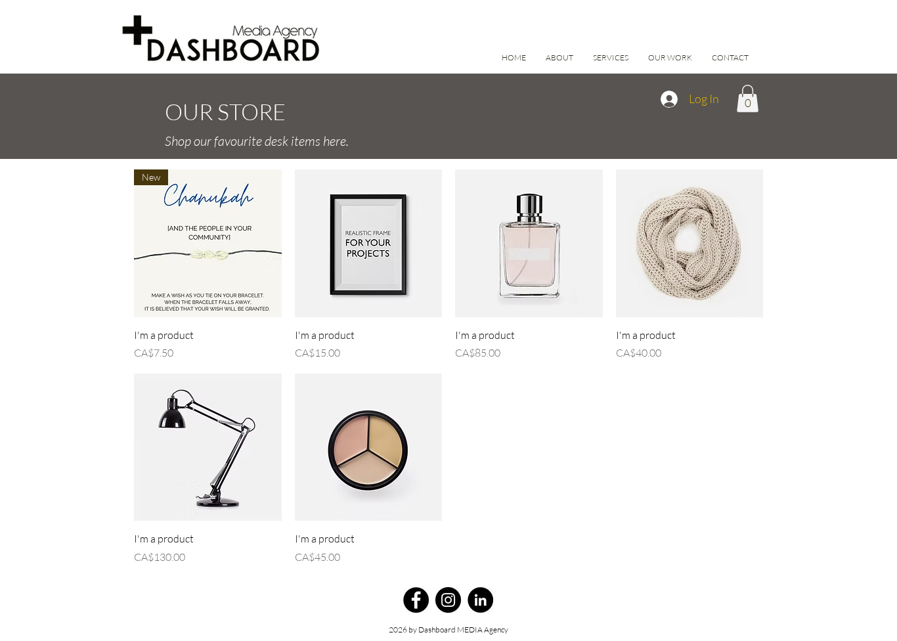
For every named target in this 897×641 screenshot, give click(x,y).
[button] (747, 98)
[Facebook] (416, 600)
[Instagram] (448, 600)
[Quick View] (369, 243)
